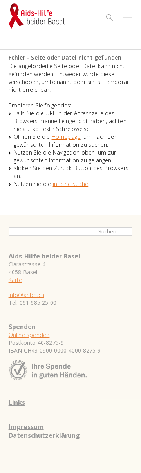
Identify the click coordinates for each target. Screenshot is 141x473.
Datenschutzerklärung (44, 435)
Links (17, 402)
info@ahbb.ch (26, 294)
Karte (15, 280)
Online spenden (29, 334)
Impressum (26, 426)
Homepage (66, 136)
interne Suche (71, 183)
